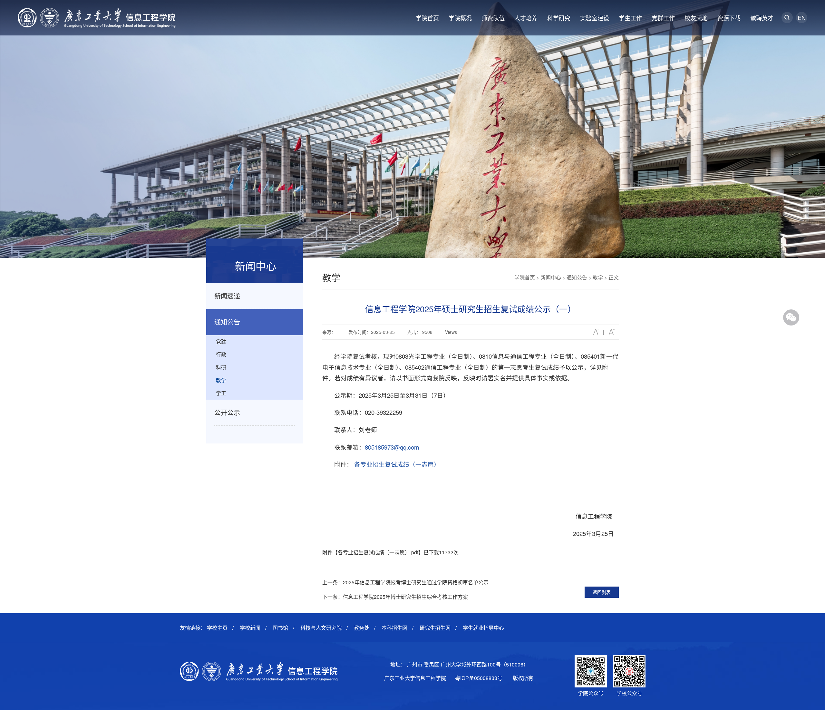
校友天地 (696, 18)
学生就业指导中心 (483, 627)
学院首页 (427, 18)
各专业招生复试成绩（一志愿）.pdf (378, 552)
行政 (221, 354)
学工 (221, 393)
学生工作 (630, 18)
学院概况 (460, 18)
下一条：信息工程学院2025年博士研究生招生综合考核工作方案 (395, 596)
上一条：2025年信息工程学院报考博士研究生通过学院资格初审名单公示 (405, 582)
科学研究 (558, 18)
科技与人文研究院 (321, 627)
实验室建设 (594, 18)
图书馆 (280, 627)
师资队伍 (493, 18)
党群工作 (663, 18)
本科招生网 (394, 627)
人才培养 (526, 18)
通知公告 (227, 321)
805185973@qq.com (392, 447)
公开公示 (227, 412)
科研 (221, 367)
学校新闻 (250, 627)
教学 (221, 380)
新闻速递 (227, 295)
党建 (221, 341)
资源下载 (729, 18)
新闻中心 (550, 277)
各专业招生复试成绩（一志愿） (397, 464)
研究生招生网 (435, 627)
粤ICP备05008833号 (478, 678)
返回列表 (602, 592)
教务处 (361, 627)
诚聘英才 (761, 18)
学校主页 (217, 627)
